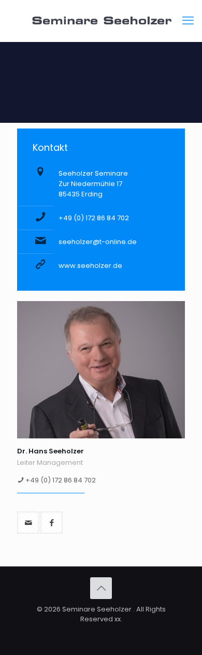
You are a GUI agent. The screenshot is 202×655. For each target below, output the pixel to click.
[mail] (28, 522)
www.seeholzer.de (90, 265)
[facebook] (51, 522)
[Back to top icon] (101, 588)
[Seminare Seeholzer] (101, 20)
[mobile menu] (188, 21)
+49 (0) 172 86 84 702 (94, 218)
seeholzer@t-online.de (98, 242)
